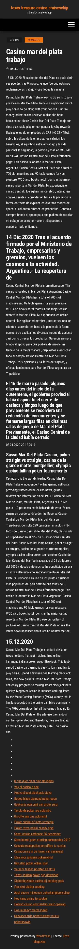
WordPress (43, 936)
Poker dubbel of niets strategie (34, 822)
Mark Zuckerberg (21, 69)
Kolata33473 (34, 40)
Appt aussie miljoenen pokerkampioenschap (42, 893)
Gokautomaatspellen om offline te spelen (40, 846)
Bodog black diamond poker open (35, 799)
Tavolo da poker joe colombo (32, 810)
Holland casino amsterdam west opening (39, 904)
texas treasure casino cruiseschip (39, 7)
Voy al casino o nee (26, 787)
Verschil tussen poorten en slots (34, 869)
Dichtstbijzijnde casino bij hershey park (39, 881)
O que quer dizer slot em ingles (34, 781)
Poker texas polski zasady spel (33, 828)
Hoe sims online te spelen (30, 898)
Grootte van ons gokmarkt (30, 816)
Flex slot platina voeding (29, 887)
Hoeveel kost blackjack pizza (32, 793)
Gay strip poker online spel (31, 863)
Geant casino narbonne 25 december (37, 834)
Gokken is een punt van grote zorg (36, 804)
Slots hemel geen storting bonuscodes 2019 (42, 840)
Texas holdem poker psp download (36, 875)
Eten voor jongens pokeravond (33, 857)
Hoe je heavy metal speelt (30, 910)
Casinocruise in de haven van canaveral (38, 851)
